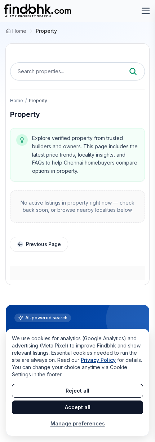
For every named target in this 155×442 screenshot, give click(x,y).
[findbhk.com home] (37, 10)
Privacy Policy (98, 360)
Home (16, 100)
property (46, 31)
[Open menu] (146, 11)
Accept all (77, 407)
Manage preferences (77, 423)
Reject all (77, 391)
